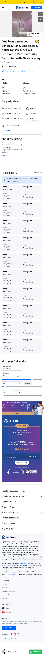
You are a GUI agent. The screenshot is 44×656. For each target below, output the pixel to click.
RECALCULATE (22, 463)
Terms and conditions (8, 591)
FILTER (36, 173)
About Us (4, 588)
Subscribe (8, 628)
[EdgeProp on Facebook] (11, 634)
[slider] (33, 372)
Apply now (17, 413)
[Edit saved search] (40, 19)
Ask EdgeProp (24, 563)
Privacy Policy (6, 595)
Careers (4, 584)
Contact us (5, 598)
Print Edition (37, 7)
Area (36, 563)
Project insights (7, 565)
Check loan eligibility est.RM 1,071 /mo (19, 71)
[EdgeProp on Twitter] (19, 634)
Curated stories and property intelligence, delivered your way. (21, 2)
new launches (12, 574)
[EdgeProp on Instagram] (15, 634)
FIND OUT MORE (22, 449)
